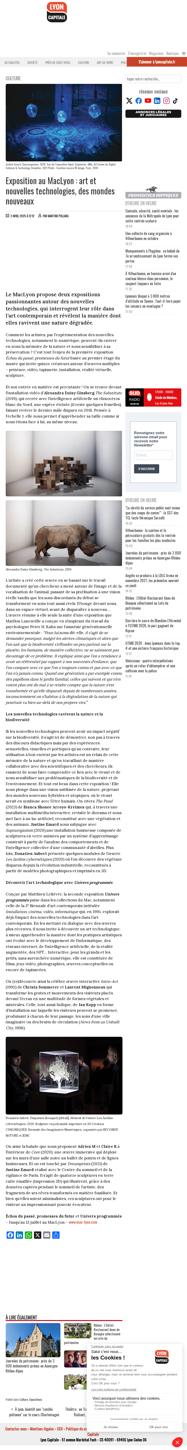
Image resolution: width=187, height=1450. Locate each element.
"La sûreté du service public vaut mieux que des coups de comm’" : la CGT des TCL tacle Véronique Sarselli (152, 512)
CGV (60, 1429)
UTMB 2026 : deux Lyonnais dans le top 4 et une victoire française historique (152, 646)
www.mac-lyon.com (83, 1222)
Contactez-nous (16, 1429)
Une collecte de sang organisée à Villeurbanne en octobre (148, 236)
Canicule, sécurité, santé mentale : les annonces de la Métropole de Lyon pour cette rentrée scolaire (152, 215)
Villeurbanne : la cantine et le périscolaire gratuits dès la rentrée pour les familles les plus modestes (150, 535)
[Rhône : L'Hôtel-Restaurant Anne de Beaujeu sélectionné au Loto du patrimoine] (77, 1336)
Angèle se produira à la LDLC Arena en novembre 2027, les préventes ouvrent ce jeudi (152, 580)
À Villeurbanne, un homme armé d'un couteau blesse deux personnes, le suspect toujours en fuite (150, 278)
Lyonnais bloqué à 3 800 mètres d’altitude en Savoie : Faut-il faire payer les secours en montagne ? (153, 301)
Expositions (35, 1399)
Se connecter (116, 53)
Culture (83, 62)
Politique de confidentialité (85, 1429)
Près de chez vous (57, 62)
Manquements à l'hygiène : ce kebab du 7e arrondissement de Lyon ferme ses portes (152, 255)
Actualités (12, 62)
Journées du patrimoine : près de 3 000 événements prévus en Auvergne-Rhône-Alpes (32, 1365)
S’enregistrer (137, 53)
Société (32, 62)
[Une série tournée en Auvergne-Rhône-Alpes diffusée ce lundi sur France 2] (77, 1366)
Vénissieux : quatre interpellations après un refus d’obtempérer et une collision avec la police (150, 665)
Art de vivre (105, 62)
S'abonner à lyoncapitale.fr (157, 62)
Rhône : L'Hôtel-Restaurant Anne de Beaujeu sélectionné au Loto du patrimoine (92, 1334)
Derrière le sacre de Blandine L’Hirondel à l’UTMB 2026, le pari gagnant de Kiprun (153, 625)
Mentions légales (42, 1429)
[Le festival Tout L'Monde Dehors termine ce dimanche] (77, 1388)
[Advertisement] (64, 256)
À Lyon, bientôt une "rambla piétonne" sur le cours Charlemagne (34, 1411)
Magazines (156, 53)
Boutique (172, 53)
